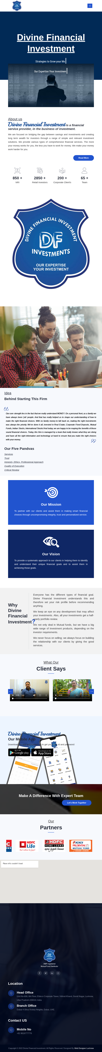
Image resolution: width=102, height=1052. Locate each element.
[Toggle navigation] (90, 5)
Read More (83, 158)
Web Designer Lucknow (84, 1048)
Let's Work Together (76, 803)
